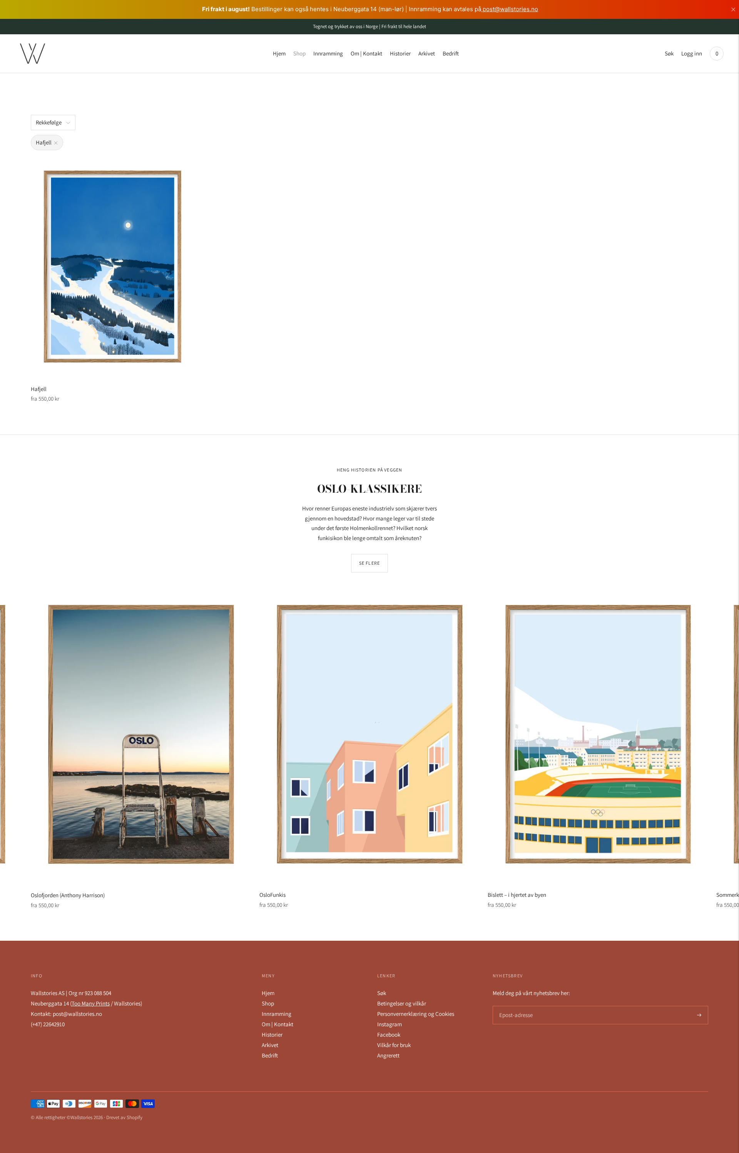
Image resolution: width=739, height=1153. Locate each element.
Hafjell (39, 389)
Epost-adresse (514, 1006)
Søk (669, 53)
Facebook (388, 1034)
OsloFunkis (272, 894)
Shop (299, 53)
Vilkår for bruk (394, 1045)
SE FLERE (369, 563)
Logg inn (691, 53)
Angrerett (388, 1055)
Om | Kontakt (366, 53)
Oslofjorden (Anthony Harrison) (68, 895)
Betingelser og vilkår (401, 1003)
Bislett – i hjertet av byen (517, 894)
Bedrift (451, 53)
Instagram (389, 1024)
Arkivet (426, 53)
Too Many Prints (91, 1003)
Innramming (328, 53)
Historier (400, 53)
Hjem (279, 53)
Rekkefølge (49, 122)
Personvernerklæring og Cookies (415, 1013)
